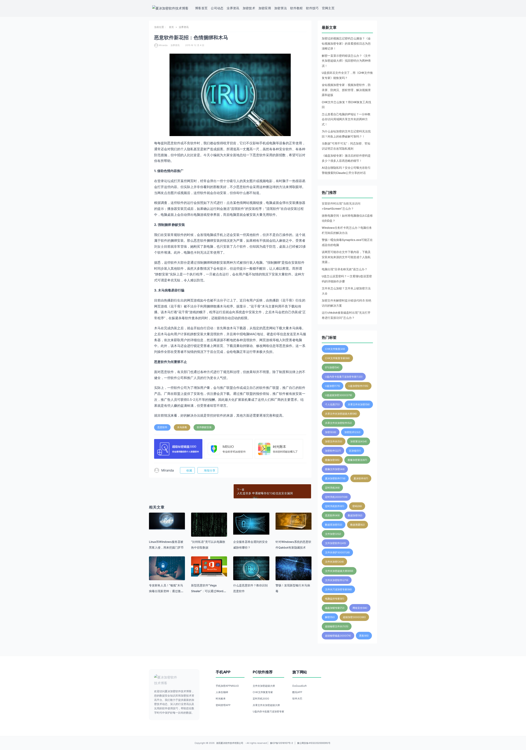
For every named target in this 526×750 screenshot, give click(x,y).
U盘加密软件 (358, 385)
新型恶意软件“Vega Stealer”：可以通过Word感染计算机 (208, 591)
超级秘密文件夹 (336, 626)
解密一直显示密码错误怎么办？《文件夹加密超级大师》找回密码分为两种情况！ (346, 60)
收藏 (189, 470)
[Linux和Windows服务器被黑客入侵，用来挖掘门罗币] (167, 521)
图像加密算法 (357, 459)
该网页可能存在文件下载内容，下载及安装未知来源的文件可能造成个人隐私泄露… (346, 257)
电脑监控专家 (334, 598)
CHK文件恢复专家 (337, 358)
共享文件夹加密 (359, 404)
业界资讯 (233, 8)
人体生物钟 (222, 692)
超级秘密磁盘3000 (338, 635)
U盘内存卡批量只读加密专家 (343, 376)
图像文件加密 (335, 469)
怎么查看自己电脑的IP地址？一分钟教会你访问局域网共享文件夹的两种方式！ (346, 119)
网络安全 (360, 607)
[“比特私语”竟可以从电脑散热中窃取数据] (209, 526)
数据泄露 (357, 524)
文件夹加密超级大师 (339, 570)
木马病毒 (182, 427)
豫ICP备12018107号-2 (281, 743)
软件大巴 (297, 698)
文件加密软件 (335, 543)
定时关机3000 (336, 496)
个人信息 (332, 404)
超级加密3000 (354, 617)
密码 (357, 506)
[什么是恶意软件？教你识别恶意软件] (251, 569)
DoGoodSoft (299, 685)
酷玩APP (297, 692)
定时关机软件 (334, 506)
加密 (330, 432)
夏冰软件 (361, 478)
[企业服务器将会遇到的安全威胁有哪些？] (251, 524)
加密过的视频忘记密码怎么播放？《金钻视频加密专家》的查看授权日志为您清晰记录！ (346, 43)
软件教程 (296, 8)
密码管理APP (223, 705)
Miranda (163, 45)
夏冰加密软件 (335, 478)
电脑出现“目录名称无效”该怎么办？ (344, 269)
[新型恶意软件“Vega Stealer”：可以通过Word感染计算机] (209, 566)
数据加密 (355, 515)
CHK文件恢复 (335, 348)
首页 (171, 27)
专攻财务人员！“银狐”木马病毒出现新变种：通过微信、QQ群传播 (166, 591)
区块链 (355, 450)
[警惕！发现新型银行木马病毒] (293, 568)
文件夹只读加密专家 (338, 589)
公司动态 (217, 8)
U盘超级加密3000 (338, 395)
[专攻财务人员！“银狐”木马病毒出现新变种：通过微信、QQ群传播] (167, 568)
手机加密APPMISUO (227, 685)
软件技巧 (312, 8)
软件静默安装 (204, 427)
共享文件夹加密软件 (338, 422)
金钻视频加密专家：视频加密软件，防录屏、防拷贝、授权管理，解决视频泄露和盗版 (346, 90)
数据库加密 (333, 524)
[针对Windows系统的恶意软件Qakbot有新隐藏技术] (293, 521)
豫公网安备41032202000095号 (313, 743)
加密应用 (264, 8)
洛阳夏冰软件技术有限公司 (229, 743)
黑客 (364, 635)
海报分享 (209, 470)
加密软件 (333, 450)
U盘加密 (332, 385)
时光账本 (221, 698)
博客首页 (201, 8)
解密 (330, 617)
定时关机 (332, 487)
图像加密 (332, 459)
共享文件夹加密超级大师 (341, 413)
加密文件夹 (333, 441)
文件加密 (333, 533)
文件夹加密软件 (336, 580)
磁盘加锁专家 (334, 607)
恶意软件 (162, 427)
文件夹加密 (334, 561)
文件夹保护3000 (337, 552)
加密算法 (280, 8)
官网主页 (328, 8)
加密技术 (249, 8)
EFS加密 (332, 367)
